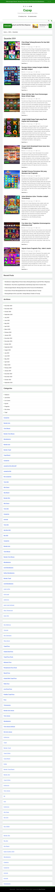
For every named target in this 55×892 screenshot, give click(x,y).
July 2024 (7, 353)
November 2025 (8, 308)
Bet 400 (6, 535)
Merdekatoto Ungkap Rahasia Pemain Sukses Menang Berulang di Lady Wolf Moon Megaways (27, 281)
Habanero (7, 394)
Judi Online (7, 397)
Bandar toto (7, 423)
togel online (7, 589)
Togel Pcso (7, 646)
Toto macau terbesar (9, 726)
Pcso (5, 699)
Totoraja (6, 630)
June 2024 (7, 356)
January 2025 (8, 335)
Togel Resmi (7, 455)
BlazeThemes (42, 889)
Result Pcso (7, 673)
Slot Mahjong (7, 625)
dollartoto (6, 599)
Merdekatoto (7, 439)
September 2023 (8, 382)
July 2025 (7, 317)
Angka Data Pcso (8, 651)
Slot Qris (6, 817)
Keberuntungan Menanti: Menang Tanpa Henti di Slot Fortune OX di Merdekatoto (24, 287)
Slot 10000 (7, 826)
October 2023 (8, 379)
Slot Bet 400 (7, 530)
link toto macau (8, 732)
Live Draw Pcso (8, 689)
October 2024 (8, 344)
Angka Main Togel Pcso (10, 678)
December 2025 (8, 305)
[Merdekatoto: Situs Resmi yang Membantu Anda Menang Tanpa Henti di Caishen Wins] (28, 26)
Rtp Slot (6, 841)
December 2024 (8, 338)
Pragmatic (7, 135)
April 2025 (7, 326)
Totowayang (7, 705)
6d (4, 796)
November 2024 (8, 341)
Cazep (27, 10)
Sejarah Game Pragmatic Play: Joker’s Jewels (36, 248)
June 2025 (7, 320)
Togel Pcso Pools (8, 657)
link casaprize (7, 476)
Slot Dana (6, 812)
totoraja (6, 519)
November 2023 (8, 376)
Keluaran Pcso (7, 662)
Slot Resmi (6, 492)
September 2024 (8, 347)
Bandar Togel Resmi (9, 769)
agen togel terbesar (9, 605)
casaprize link (7, 471)
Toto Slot (6, 482)
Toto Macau (7, 428)
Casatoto (6, 862)
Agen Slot (6, 616)
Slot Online (8, 83)
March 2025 (7, 329)
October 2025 (8, 311)
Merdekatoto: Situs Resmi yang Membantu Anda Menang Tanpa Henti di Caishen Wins (25, 284)
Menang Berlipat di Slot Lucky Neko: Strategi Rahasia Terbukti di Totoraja (22, 293)
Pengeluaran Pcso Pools (10, 667)
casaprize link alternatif (10, 466)
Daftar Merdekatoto (9, 573)
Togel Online (7, 753)
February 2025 (8, 332)
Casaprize (6, 417)
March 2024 (7, 365)
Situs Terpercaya (8, 610)
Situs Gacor (7, 641)
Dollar (5, 764)
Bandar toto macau (9, 710)
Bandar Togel (7, 450)
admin (24, 46)
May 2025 (7, 323)
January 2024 (8, 370)
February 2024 (8, 367)
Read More (24, 63)
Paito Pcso (6, 683)
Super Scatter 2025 (9, 851)
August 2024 (8, 350)
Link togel (6, 594)
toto (5, 801)
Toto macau (7, 716)
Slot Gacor (6, 487)
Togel (6, 412)
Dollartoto (6, 737)
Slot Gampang (7, 635)
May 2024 (7, 359)
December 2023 (8, 373)
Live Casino (7, 400)
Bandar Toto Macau (9, 433)
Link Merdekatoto (8, 567)
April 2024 (7, 362)
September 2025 (8, 314)
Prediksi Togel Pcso (9, 694)
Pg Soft (7, 58)
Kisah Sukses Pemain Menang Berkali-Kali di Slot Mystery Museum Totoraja (26, 1)
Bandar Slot (7, 498)
